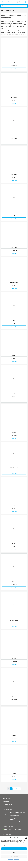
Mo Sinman (14, 136)
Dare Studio (14, 174)
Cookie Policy (10, 859)
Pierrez (14, 696)
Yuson (14, 773)
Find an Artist (6, 801)
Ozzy (14, 320)
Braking (14, 543)
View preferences (14, 856)
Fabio (14, 212)
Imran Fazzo (14, 62)
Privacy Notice (16, 859)
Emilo (14, 393)
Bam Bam (14, 355)
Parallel (14, 658)
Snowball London (14, 282)
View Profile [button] (14, 68)
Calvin (14, 432)
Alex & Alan (14, 247)
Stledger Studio (14, 620)
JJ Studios (14, 581)
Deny (14, 852)
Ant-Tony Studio (14, 467)
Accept (14, 848)
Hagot (14, 505)
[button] (26, 837)
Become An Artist (7, 804)
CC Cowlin (14, 97)
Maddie (14, 735)
